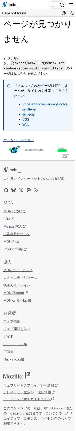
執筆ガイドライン (16, 285)
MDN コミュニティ (18, 270)
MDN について (14, 211)
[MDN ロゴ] (12, 170)
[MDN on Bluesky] (13, 190)
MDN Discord (13, 293)
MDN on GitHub (15, 300)
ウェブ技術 (11, 321)
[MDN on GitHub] (5, 190)
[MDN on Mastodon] (28, 190)
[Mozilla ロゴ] (16, 375)
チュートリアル (15, 344)
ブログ (8, 219)
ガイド (8, 336)
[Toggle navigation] (71, 5)
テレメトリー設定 (16, 392)
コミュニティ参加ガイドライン (27, 399)
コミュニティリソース (20, 277)
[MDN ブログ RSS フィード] (36, 190)
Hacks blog (12, 359)
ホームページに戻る (18, 140)
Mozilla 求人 (12, 226)
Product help (13, 249)
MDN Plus (11, 241)
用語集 (8, 351)
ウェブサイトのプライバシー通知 (28, 385)
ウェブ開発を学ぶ (16, 329)
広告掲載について (16, 234)
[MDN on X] (21, 190)
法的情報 (44, 392)
